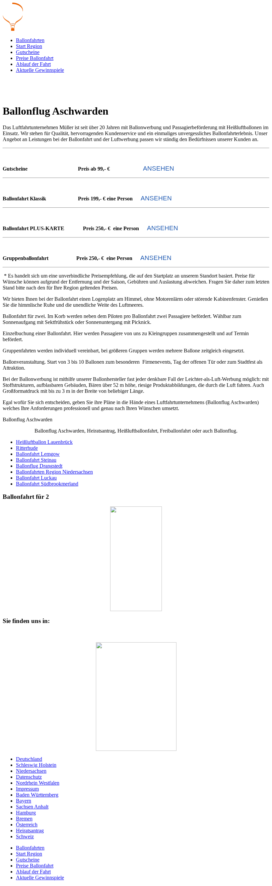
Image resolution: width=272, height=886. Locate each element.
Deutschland (29, 759)
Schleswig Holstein (36, 765)
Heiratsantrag (30, 830)
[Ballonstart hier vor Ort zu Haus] (136, 696)
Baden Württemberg (37, 795)
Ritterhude (27, 448)
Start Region (29, 46)
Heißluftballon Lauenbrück (44, 442)
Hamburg (26, 812)
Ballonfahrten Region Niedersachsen (54, 472)
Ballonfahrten (30, 40)
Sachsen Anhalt (32, 806)
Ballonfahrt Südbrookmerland (47, 484)
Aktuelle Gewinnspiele (40, 70)
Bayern (23, 801)
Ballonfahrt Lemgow (38, 454)
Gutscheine (27, 52)
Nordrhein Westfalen (37, 783)
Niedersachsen (31, 771)
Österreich (26, 824)
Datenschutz (29, 777)
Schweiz (25, 836)
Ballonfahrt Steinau (36, 460)
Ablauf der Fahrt (33, 64)
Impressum (27, 789)
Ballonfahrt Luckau (36, 478)
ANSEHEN (158, 168)
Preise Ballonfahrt (34, 58)
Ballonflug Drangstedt (39, 466)
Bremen (24, 818)
